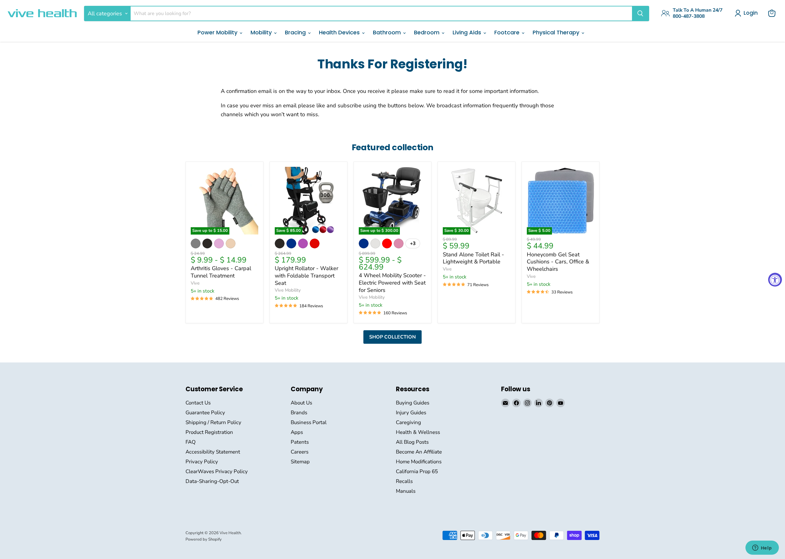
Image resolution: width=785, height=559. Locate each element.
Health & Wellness (418, 432)
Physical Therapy (557, 32)
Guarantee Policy (205, 412)
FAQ (191, 442)
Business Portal (309, 422)
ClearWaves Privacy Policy (217, 471)
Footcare (507, 32)
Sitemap (300, 461)
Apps (297, 432)
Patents (300, 442)
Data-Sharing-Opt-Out (212, 481)
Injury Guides (411, 412)
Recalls (404, 481)
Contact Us (198, 402)
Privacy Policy (202, 461)
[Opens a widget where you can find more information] (762, 548)
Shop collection (392, 337)
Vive (195, 283)
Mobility (262, 32)
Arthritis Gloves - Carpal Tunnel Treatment (221, 272)
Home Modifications (419, 461)
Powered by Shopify (204, 539)
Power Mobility (218, 32)
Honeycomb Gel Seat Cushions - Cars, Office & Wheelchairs (558, 262)
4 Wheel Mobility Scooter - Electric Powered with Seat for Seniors (392, 282)
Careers (299, 451)
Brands (299, 412)
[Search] (640, 13)
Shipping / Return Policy (213, 422)
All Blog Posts (412, 442)
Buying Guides (412, 402)
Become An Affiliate (419, 451)
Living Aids (468, 32)
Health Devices (340, 32)
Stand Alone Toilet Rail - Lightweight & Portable (473, 258)
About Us (301, 402)
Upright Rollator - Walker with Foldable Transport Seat (306, 275)
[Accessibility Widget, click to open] (775, 279)
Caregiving (408, 422)
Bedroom (427, 32)
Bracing (296, 32)
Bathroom (387, 32)
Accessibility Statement (213, 451)
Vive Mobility (288, 290)
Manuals (405, 491)
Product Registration (209, 432)
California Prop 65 (417, 471)
